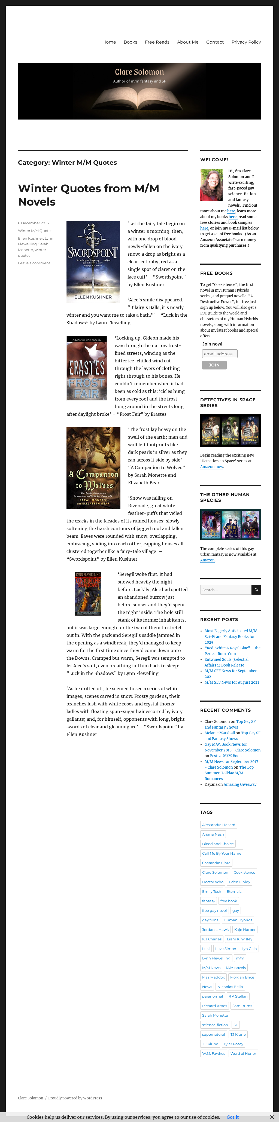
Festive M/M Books (227, 756)
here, (233, 217)
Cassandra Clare (216, 863)
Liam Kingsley (239, 939)
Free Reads (157, 42)
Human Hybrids (238, 920)
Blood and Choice (218, 844)
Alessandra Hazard (218, 825)
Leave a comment (34, 263)
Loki (206, 948)
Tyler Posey (233, 1044)
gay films (210, 920)
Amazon (207, 560)
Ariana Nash (213, 834)
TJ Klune (238, 1034)
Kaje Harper (245, 929)
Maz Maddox (213, 977)
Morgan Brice (242, 977)
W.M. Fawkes (213, 1053)
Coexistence (244, 872)
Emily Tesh (211, 891)
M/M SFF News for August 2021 (232, 682)
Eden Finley (239, 882)
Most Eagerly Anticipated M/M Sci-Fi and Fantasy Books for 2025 (231, 637)
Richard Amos (214, 1006)
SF (235, 1025)
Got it (233, 1117)
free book (228, 901)
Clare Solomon (215, 872)
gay (235, 910)
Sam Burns (242, 1006)
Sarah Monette (215, 1015)
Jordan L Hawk (215, 929)
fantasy (208, 901)
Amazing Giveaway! (241, 784)
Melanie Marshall (220, 733)
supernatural (213, 1034)
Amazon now (211, 466)
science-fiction (215, 1025)
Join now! (212, 344)
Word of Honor (243, 1053)
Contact (215, 42)
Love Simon (225, 948)
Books (130, 42)
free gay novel (214, 910)
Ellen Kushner (30, 238)
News (207, 987)
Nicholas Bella (230, 987)
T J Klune (210, 1044)
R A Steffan (238, 996)
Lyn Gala (249, 948)
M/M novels (236, 967)
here (231, 211)
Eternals (234, 891)
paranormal (212, 996)
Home (109, 42)
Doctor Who (212, 882)
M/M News (211, 967)
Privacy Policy (246, 42)
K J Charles (212, 939)
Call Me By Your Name (221, 853)
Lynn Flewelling (216, 958)
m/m (240, 958)
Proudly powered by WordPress (75, 1098)
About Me (188, 42)
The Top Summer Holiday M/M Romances (229, 773)
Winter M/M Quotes (35, 230)
